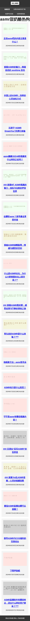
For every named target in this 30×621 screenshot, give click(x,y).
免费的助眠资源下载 (20, 9)
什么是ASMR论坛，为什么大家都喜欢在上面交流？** (15, 276)
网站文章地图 (10, 618)
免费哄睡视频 (21, 14)
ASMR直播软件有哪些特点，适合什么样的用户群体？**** (15, 603)
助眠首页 (7, 9)
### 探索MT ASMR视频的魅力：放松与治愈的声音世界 (15, 188)
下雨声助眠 (15, 570)
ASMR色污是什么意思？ (15, 387)
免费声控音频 (9, 14)
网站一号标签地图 (19, 618)
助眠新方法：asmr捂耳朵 (15, 362)
